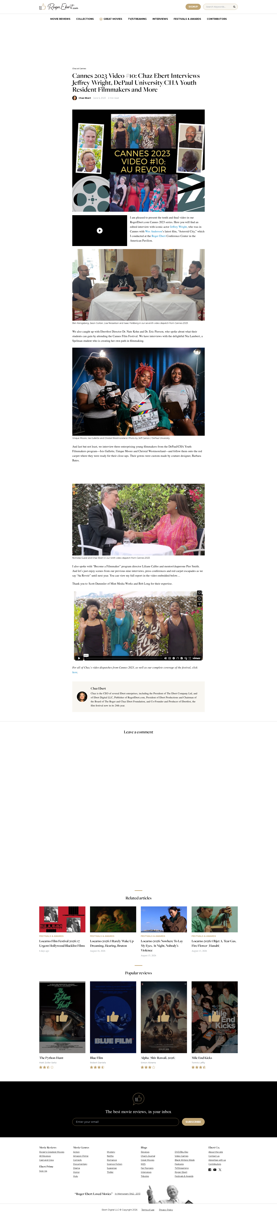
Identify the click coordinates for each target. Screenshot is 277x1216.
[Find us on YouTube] (214, 1170)
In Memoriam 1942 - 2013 (127, 1194)
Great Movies (113, 19)
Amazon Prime (80, 1156)
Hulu (75, 1176)
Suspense (112, 1168)
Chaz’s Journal (148, 1156)
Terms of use (147, 1210)
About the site (215, 1152)
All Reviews (45, 1156)
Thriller (110, 1172)
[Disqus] (138, 847)
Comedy (77, 1160)
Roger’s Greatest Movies (51, 1152)
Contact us (213, 1156)
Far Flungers (147, 1168)
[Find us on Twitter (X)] (220, 1169)
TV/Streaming (137, 19)
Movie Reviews (60, 19)
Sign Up (43, 1171)
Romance (112, 1160)
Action (76, 1152)
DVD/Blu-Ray (181, 1152)
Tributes (145, 1176)
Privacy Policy (166, 1210)
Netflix (110, 1156)
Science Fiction (114, 1164)
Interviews (160, 19)
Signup (193, 6)
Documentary (80, 1164)
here (74, 672)
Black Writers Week (185, 1160)
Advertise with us (217, 1160)
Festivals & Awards (187, 19)
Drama (76, 1168)
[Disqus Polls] (138, 775)
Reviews (145, 1152)
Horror (76, 1172)
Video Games (181, 1156)
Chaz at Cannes (79, 68)
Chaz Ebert (85, 98)
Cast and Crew (46, 1160)
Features (179, 1164)
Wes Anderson (153, 231)
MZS (143, 1164)
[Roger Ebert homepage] (58, 6)
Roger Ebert (159, 236)
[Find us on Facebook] (209, 1169)
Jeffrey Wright (178, 227)
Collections (85, 19)
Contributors (217, 19)
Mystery (111, 1152)
